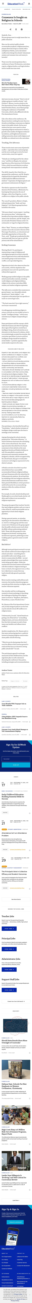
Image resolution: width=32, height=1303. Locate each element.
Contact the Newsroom (23, 1265)
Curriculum (6, 14)
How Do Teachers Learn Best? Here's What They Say (11, 84)
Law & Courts (6, 701)
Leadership (7, 9)
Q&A (11, 1038)
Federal (4, 714)
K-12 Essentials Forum (21, 791)
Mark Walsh (5, 1144)
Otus (23, 888)
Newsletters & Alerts (7, 1279)
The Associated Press (7, 1098)
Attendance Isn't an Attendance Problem (14, 834)
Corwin (24, 849)
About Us (5, 1253)
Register (5, 812)
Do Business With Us (23, 1273)
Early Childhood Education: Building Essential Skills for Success (13, 796)
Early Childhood (7, 791)
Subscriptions (5, 1276)
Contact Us (20, 1253)
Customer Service (22, 1262)
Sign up (16, 765)
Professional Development (6, 80)
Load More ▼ (16, 1200)
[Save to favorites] (16, 29)
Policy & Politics (16, 9)
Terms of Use (21, 1299)
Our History (5, 1259)
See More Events (16, 899)
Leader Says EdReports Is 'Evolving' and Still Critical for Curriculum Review (14, 1177)
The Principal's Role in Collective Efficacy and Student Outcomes (14, 873)
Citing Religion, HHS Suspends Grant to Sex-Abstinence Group (14, 717)
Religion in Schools (15, 681)
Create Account (16, 1222)
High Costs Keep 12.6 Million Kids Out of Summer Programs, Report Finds (14, 1132)
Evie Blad (4, 1052)
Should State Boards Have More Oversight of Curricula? (14, 1042)
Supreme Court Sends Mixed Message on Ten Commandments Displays (15, 730)
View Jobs (9, 928)
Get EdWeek (5, 1273)
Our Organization (7, 1256)
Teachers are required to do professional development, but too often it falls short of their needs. (15, 89)
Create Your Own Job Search (15, 1001)
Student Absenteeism (15, 829)
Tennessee (25, 681)
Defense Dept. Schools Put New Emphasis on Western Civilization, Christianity (14, 1086)
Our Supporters (6, 1265)
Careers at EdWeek (7, 1268)
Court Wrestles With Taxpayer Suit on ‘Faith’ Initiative (14, 704)
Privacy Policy (18, 1294)
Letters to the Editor (22, 1256)
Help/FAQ (20, 1259)
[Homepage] (16, 3)
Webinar (25, 829)
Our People (5, 1262)
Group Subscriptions (7, 1282)
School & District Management (12, 867)
